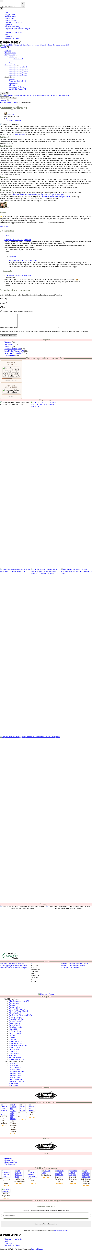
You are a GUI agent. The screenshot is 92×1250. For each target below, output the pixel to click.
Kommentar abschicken (8, 335)
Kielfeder (12, 1035)
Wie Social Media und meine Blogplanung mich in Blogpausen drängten (38, 194)
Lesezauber (13, 1039)
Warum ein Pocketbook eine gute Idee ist (56, 196)
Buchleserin (13, 1005)
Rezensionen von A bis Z (18, 67)
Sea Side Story (46, 1175)
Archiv (6, 34)
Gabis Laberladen (15, 1025)
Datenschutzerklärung (12, 38)
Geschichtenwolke (15, 1079)
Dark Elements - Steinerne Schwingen (86, 1181)
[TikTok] (20, 43)
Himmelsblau (13, 1029)
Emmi (6, 235)
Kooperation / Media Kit (13, 32)
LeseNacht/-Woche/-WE (17, 89)
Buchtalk (12, 79)
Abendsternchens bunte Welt (19, 1001)
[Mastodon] (14, 43)
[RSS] (1, 43)
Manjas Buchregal (15, 1041)
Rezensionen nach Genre (18, 73)
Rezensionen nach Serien (18, 75)
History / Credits (10, 53)
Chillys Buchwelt (15, 1013)
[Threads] (17, 43)
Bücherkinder (14, 1065)
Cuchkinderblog (14, 1069)
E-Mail (3, 303)
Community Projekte (16, 87)
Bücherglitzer (14, 1063)
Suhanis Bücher (14, 1053)
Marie (11, 63)
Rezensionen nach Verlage (18, 71)
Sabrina (11, 57)
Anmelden (8, 1158)
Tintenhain (12, 1055)
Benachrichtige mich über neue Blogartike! (17, 311)
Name (3, 299)
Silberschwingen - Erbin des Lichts (5, 1181)
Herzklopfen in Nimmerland (22, 1115)
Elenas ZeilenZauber (16, 1019)
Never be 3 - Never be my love (59, 1179)
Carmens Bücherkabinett (17, 1009)
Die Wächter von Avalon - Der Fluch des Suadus (13, 1126)
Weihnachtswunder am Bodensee (31, 1114)
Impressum (8, 36)
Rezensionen (9, 355)
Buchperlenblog (14, 1007)
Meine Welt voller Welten (18, 1045)
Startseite (7, 51)
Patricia (11, 61)
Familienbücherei (15, 1073)
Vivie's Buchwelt (15, 1057)
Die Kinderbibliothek (16, 1071)
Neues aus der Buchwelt (17, 81)
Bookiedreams (14, 1003)
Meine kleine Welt (15, 1043)
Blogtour (12, 85)
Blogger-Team (9, 55)
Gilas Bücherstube (15, 1027)
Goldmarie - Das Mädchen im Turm (3, 1120)
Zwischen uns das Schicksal (32, 1180)
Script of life (13, 1051)
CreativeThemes (37, 1249)
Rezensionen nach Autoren (18, 69)
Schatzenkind (14, 1085)
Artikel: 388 (4, 226)
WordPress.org (9, 1164)
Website (3, 307)
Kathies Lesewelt (15, 1033)
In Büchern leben (15, 1031)
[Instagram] (6, 43)
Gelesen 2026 (18, 59)
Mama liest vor (14, 1083)
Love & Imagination (6, 1195)
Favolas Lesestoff (15, 1021)
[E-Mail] (4, 43)
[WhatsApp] (12, 43)
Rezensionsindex (10, 65)
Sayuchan (12, 256)
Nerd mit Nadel (14, 1049)
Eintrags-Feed (9, 1160)
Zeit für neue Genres (16, 1059)
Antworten (27, 240)
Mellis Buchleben (15, 1047)
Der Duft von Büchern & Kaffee (20, 1015)
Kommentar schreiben (8, 328)
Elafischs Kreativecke (16, 1017)
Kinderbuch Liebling (16, 1081)
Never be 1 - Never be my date (73, 1179)
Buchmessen (13, 83)
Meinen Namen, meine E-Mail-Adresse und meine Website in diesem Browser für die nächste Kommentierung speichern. (45, 332)
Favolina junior (14, 1077)
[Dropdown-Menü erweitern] (16, 55)
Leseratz (12, 1037)
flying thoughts (14, 1023)
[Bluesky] (9, 43)
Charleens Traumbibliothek (18, 1011)
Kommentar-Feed (10, 1162)
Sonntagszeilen (20, 134)
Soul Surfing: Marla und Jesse (19, 1180)
